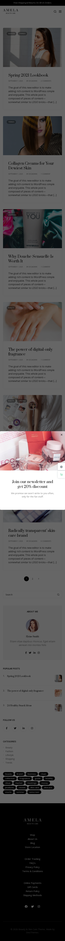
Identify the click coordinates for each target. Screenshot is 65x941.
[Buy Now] (61, 474)
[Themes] (61, 466)
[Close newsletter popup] (61, 434)
